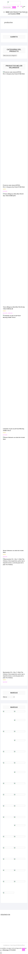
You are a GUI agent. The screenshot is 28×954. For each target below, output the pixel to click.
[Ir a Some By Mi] (19, 859)
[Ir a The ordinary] (19, 870)
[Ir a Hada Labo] (19, 762)
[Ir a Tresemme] (8, 881)
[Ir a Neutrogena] (8, 817)
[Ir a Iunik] (19, 783)
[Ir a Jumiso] (8, 794)
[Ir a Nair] (8, 806)
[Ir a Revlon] (8, 847)
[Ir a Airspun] (8, 711)
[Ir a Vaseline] (8, 892)
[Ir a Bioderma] (8, 731)
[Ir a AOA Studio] (19, 711)
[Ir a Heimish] (19, 772)
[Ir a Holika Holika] (8, 783)
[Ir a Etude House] (8, 762)
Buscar (14, 7)
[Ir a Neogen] (19, 806)
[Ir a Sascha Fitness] (19, 847)
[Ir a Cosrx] (8, 751)
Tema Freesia (13, 945)
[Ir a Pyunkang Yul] (19, 836)
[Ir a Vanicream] (19, 881)
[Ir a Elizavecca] (19, 751)
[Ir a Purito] (8, 836)
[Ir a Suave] (8, 870)
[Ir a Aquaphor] (19, 720)
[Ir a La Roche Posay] (19, 794)
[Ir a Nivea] (19, 817)
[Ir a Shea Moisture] (8, 859)
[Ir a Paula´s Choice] (19, 825)
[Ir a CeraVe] (19, 740)
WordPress (22, 945)
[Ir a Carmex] (19, 731)
